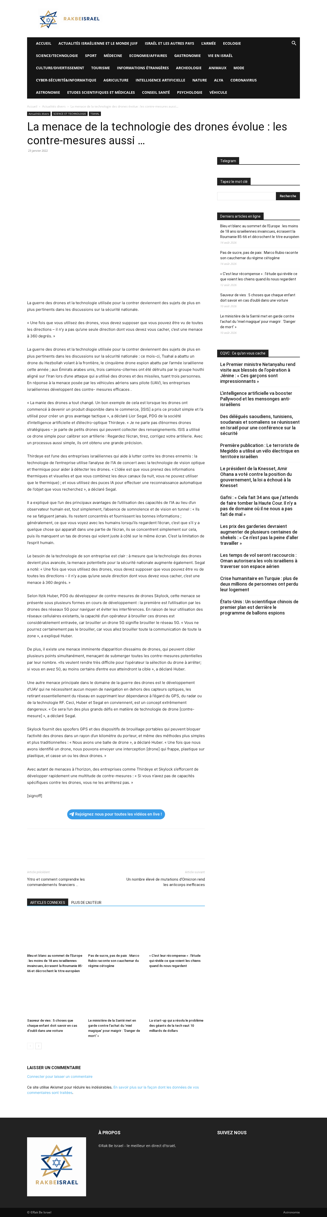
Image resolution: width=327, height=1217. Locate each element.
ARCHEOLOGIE (189, 67)
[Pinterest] (56, 162)
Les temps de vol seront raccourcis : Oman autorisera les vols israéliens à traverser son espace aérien (258, 560)
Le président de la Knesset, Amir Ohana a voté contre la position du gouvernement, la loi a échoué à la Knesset (256, 477)
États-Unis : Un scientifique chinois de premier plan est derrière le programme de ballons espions (259, 607)
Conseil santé (156, 92)
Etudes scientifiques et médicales (101, 92)
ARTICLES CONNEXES (47, 903)
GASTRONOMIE (187, 55)
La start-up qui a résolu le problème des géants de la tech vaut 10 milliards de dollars (176, 1026)
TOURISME (100, 67)
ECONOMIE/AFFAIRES (148, 55)
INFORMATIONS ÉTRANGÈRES (143, 67)
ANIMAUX (217, 67)
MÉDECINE (113, 55)
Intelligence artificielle (160, 80)
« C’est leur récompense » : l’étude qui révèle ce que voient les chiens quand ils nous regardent (175, 961)
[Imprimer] (79, 162)
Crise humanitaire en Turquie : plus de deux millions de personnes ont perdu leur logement (259, 584)
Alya (218, 80)
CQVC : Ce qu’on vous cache (242, 353)
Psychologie (189, 92)
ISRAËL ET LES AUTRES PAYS (169, 43)
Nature (199, 80)
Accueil (32, 106)
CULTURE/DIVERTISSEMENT (60, 67)
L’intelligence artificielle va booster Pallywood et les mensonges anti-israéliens (256, 399)
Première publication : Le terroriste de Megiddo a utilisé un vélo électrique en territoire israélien (259, 451)
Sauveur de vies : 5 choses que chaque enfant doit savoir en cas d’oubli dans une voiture (52, 1026)
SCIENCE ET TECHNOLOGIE (69, 113)
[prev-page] (30, 1046)
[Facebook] (32, 162)
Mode (238, 67)
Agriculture (116, 80)
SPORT (91, 55)
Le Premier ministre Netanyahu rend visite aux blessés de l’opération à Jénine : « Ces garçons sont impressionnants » (257, 373)
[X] (44, 162)
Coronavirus (243, 80)
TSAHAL (94, 113)
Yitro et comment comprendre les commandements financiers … (56, 882)
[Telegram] (91, 162)
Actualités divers (54, 106)
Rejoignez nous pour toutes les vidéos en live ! (118, 814)
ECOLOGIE (232, 43)
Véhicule (218, 92)
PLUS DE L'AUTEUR (86, 903)
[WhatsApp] (67, 162)
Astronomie (48, 92)
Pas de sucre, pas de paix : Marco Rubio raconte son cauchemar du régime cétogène (113, 961)
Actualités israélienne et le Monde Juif (98, 43)
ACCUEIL (43, 43)
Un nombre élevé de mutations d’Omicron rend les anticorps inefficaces (165, 882)
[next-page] (38, 1046)
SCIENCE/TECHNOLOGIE (57, 55)
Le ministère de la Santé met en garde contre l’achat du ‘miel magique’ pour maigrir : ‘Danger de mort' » (258, 321)
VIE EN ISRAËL (220, 55)
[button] (294, 43)
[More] (103, 162)
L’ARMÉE (208, 43)
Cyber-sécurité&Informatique (66, 80)
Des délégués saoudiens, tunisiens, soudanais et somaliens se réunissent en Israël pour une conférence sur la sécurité (260, 425)
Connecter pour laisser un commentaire (59, 1076)
